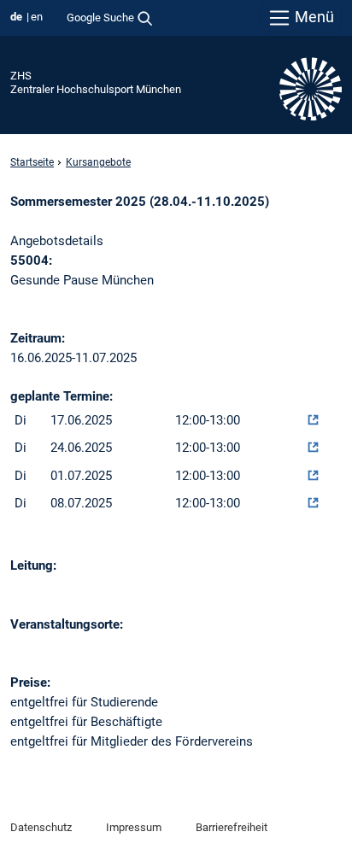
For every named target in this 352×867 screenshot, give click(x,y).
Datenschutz (41, 827)
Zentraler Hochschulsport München (95, 89)
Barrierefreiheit (231, 827)
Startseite (32, 162)
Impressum (133, 827)
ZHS (21, 75)
